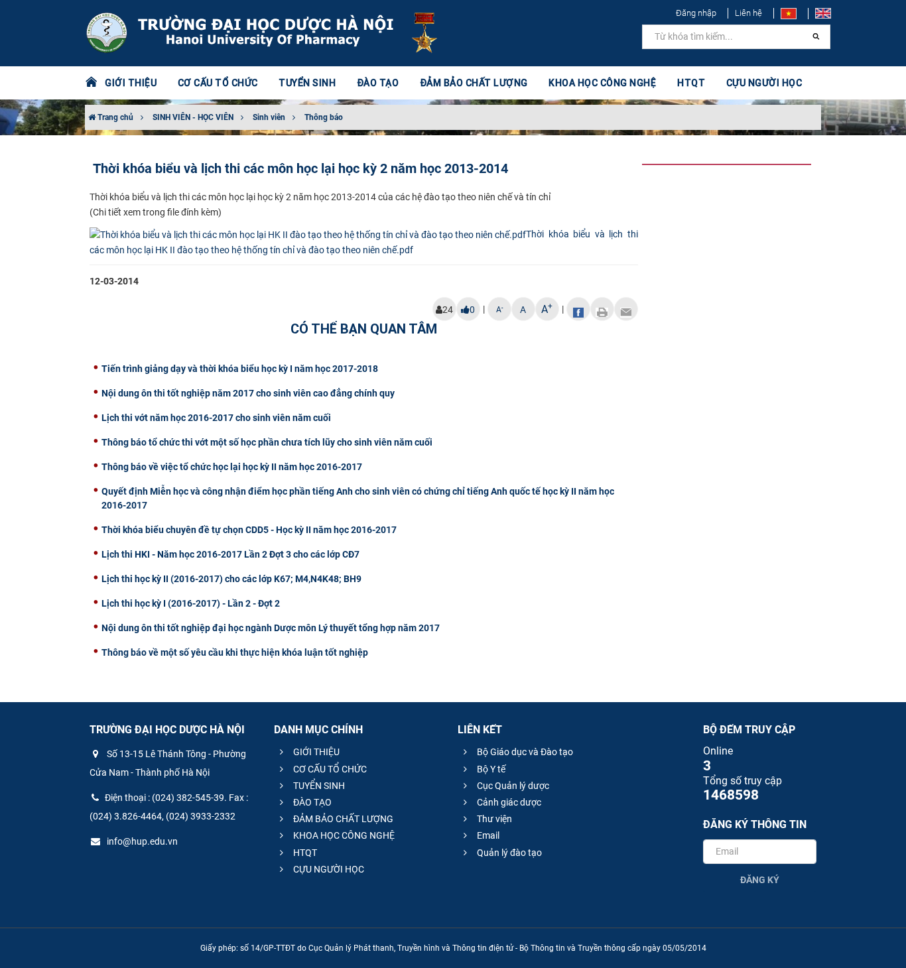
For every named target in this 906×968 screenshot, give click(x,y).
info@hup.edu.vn (141, 841)
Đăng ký (759, 880)
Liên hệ (748, 13)
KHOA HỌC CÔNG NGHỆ (343, 835)
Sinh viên (269, 117)
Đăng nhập (696, 13)
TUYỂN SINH (307, 83)
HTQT (304, 852)
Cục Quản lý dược (512, 785)
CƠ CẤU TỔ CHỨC (329, 769)
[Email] (626, 309)
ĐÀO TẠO (311, 802)
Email (487, 835)
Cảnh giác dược (508, 802)
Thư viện (493, 819)
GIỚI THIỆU (315, 752)
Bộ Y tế (490, 769)
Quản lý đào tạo (508, 852)
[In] (602, 309)
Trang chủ (114, 117)
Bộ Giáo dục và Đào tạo (524, 752)
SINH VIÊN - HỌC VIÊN (193, 117)
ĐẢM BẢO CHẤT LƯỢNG (342, 819)
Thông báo (323, 117)
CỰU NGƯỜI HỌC (327, 869)
